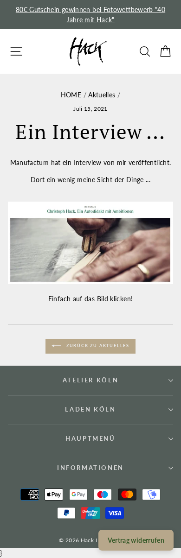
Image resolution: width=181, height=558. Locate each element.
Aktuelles (101, 95)
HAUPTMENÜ (90, 438)
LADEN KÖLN (90, 409)
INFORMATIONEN (90, 467)
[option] (90, 15)
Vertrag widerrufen (136, 540)
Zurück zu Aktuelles (97, 346)
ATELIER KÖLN (90, 380)
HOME (71, 95)
